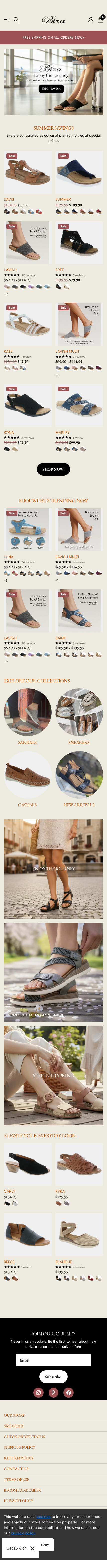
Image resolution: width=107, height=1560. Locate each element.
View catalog (7, 19)
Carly (9, 1191)
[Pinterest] (54, 1393)
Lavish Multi (67, 351)
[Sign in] (90, 20)
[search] (16, 19)
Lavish (10, 270)
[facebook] (68, 1393)
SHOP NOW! (54, 469)
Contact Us (16, 1468)
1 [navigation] (50, 110)
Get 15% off (16, 1548)
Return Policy (19, 1458)
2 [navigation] (59, 110)
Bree (59, 270)
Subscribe (53, 1376)
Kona (9, 432)
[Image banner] (53, 82)
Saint (60, 638)
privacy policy (23, 1533)
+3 (6, 580)
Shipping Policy (19, 1447)
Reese (9, 1262)
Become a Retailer (22, 1490)
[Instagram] (38, 1393)
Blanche (63, 1262)
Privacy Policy (18, 1500)
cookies (44, 1516)
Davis (9, 199)
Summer (63, 199)
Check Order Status (24, 1436)
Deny (45, 1545)
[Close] (32, 1548)
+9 (6, 294)
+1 (56, 375)
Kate (8, 351)
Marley (62, 432)
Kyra (60, 1191)
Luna (8, 557)
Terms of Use (16, 1479)
